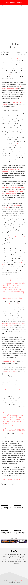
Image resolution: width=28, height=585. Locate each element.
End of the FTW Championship (5, 53)
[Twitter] (5, 566)
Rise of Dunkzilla (18, 507)
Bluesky (21, 572)
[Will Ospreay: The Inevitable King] (7, 496)
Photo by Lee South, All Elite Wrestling (12, 479)
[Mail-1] (6, 572)
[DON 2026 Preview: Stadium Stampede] (20, 521)
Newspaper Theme (19, 581)
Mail (11, 572)
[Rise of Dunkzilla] (20, 496)
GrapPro (14, 551)
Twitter (10, 566)
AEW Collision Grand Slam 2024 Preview (21, 53)
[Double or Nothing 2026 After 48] (7, 521)
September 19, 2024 (20, 434)
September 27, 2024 (14, 304)
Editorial (4, 505)
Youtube (21, 566)
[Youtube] (16, 566)
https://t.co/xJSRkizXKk (16, 430)
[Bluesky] (16, 572)
